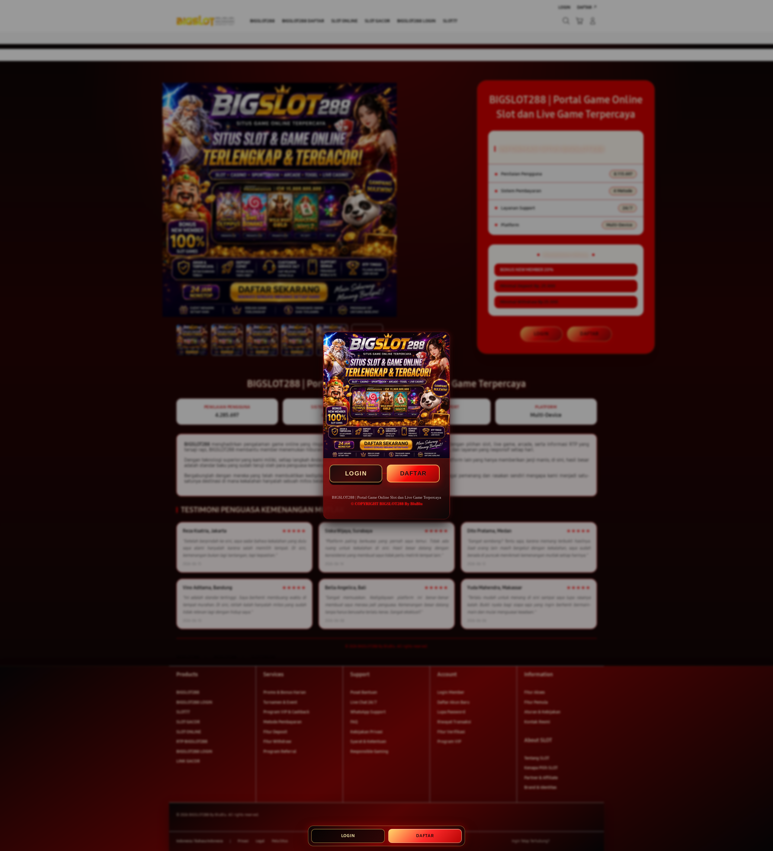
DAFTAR (413, 473)
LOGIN (356, 473)
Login (348, 835)
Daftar (425, 835)
